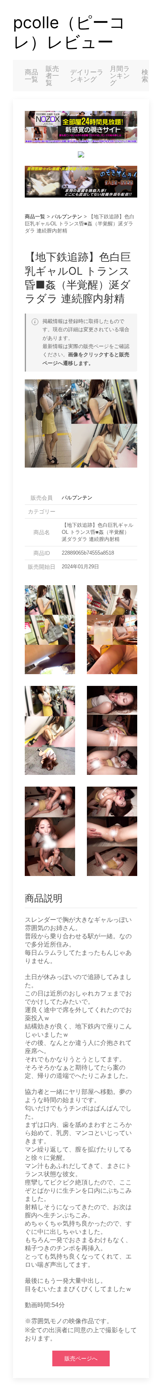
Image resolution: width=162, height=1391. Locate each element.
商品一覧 (31, 75)
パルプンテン (67, 216)
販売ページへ (81, 1358)
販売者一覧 (52, 76)
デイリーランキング (86, 75)
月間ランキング (120, 76)
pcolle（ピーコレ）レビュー (69, 32)
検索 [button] (145, 75)
